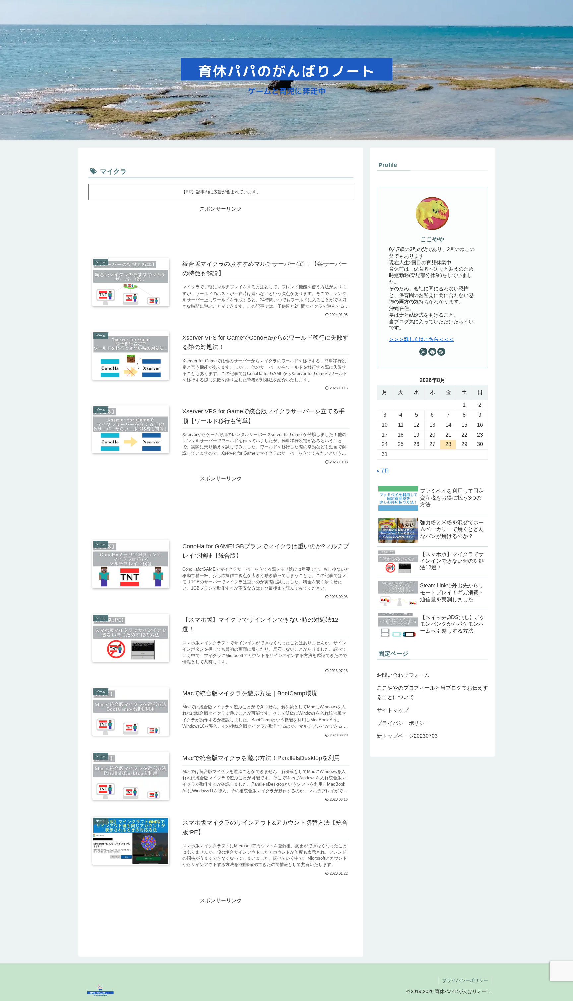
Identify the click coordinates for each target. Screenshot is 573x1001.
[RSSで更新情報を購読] (441, 352)
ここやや (432, 239)
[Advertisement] (220, 230)
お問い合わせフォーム (403, 675)
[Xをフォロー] (423, 352)
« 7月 (383, 471)
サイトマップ (393, 710)
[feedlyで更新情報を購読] (432, 352)
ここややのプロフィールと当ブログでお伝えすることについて (432, 692)
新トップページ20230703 (407, 736)
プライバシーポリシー (403, 723)
